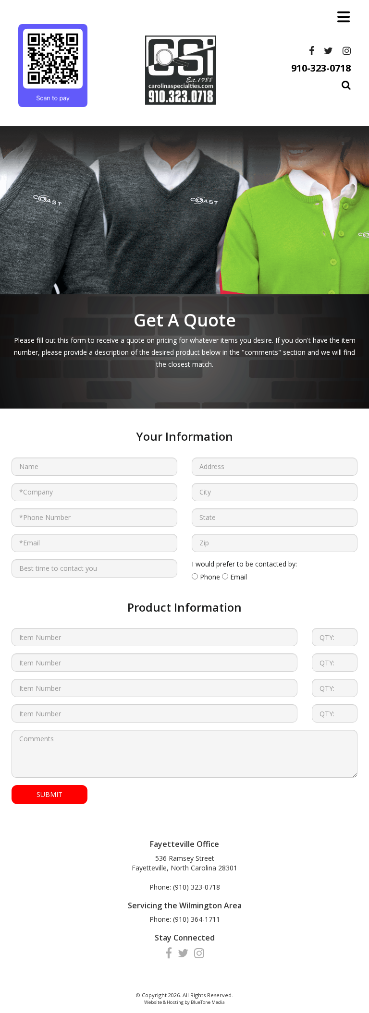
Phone (209, 576)
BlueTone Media (208, 1002)
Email (237, 576)
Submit (49, 794)
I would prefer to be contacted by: (244, 563)
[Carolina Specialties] (52, 65)
